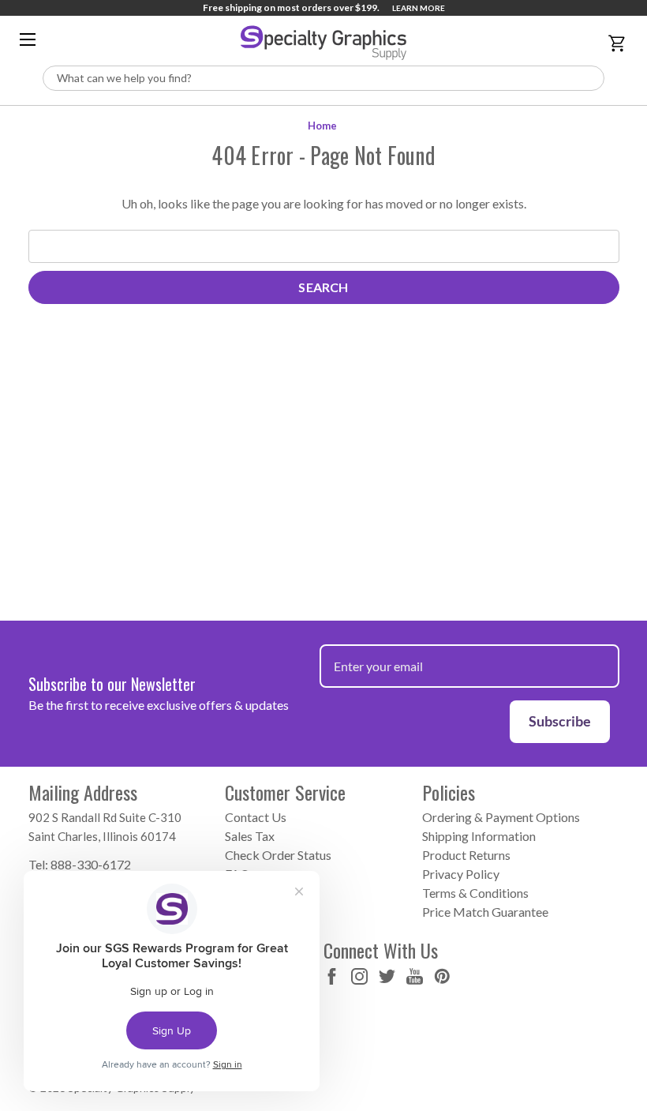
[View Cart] (619, 43)
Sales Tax (250, 835)
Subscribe (560, 721)
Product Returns (466, 854)
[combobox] (323, 78)
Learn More (418, 8)
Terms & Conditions (475, 892)
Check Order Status (278, 854)
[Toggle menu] (28, 39)
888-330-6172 (90, 864)
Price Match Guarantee (485, 911)
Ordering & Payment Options (501, 816)
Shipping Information (479, 835)
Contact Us (255, 816)
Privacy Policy (460, 873)
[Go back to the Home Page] (323, 42)
